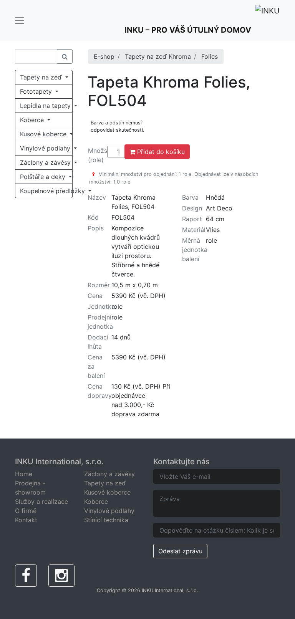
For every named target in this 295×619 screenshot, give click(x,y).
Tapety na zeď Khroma (158, 56)
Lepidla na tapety (46, 105)
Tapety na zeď (42, 77)
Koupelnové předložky (46, 191)
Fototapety (37, 91)
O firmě (25, 511)
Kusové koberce (44, 134)
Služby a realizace (41, 501)
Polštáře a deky (43, 176)
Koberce (33, 120)
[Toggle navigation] (19, 20)
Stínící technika (106, 520)
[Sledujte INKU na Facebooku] (26, 575)
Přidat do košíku (160, 152)
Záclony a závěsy (46, 162)
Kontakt (26, 520)
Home (23, 474)
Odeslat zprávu (180, 551)
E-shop (104, 56)
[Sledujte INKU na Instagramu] (61, 575)
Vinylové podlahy (46, 148)
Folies (209, 56)
